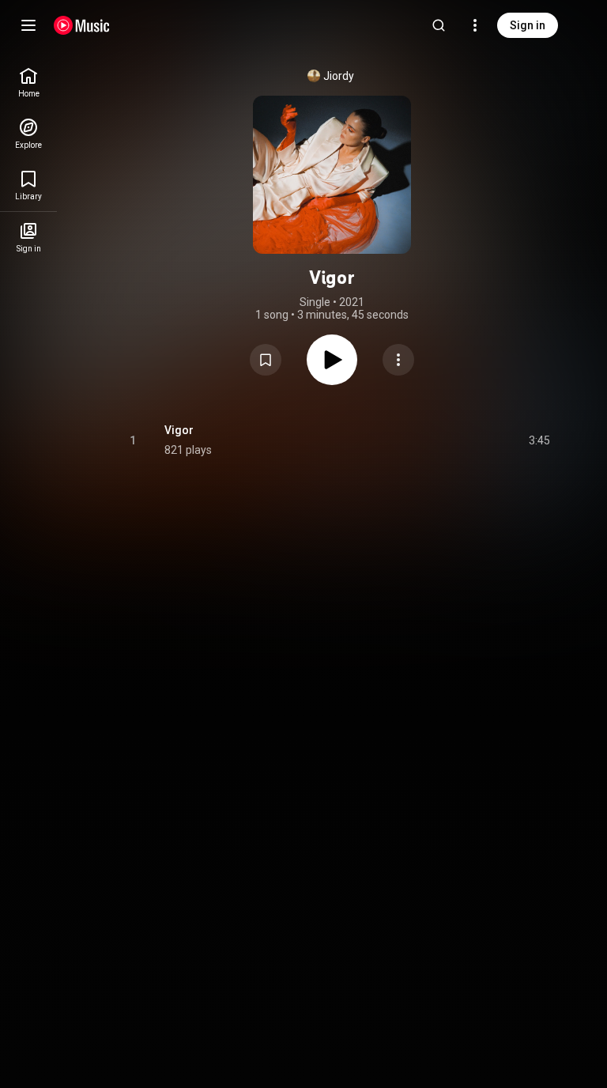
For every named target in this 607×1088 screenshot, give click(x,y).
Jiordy (338, 76)
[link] (28, 82)
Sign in (527, 25)
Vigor (179, 430)
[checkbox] (539, 440)
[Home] (82, 25)
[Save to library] (265, 359)
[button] (265, 360)
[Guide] (28, 25)
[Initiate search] (438, 25)
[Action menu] (398, 360)
